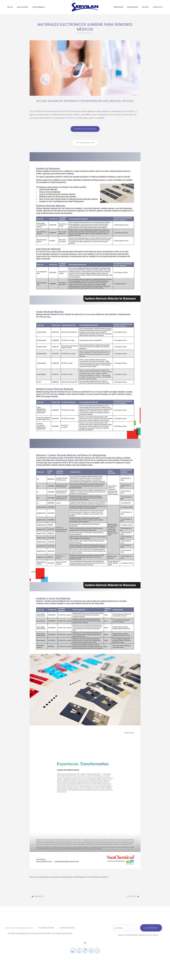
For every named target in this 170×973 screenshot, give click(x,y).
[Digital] (97, 950)
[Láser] (85, 950)
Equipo (145, 7)
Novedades (132, 7)
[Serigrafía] (72, 950)
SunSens (104, 877)
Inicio (10, 7)
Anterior (38, 896)
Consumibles (38, 7)
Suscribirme (151, 928)
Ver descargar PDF (85, 143)
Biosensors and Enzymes (74, 877)
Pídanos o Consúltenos (85, 129)
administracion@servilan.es (19, 928)
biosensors (57, 877)
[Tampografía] (78, 950)
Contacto (158, 7)
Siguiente (132, 896)
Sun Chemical (93, 877)
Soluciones (22, 7)
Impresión (118, 7)
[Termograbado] (91, 950)
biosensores (45, 877)
